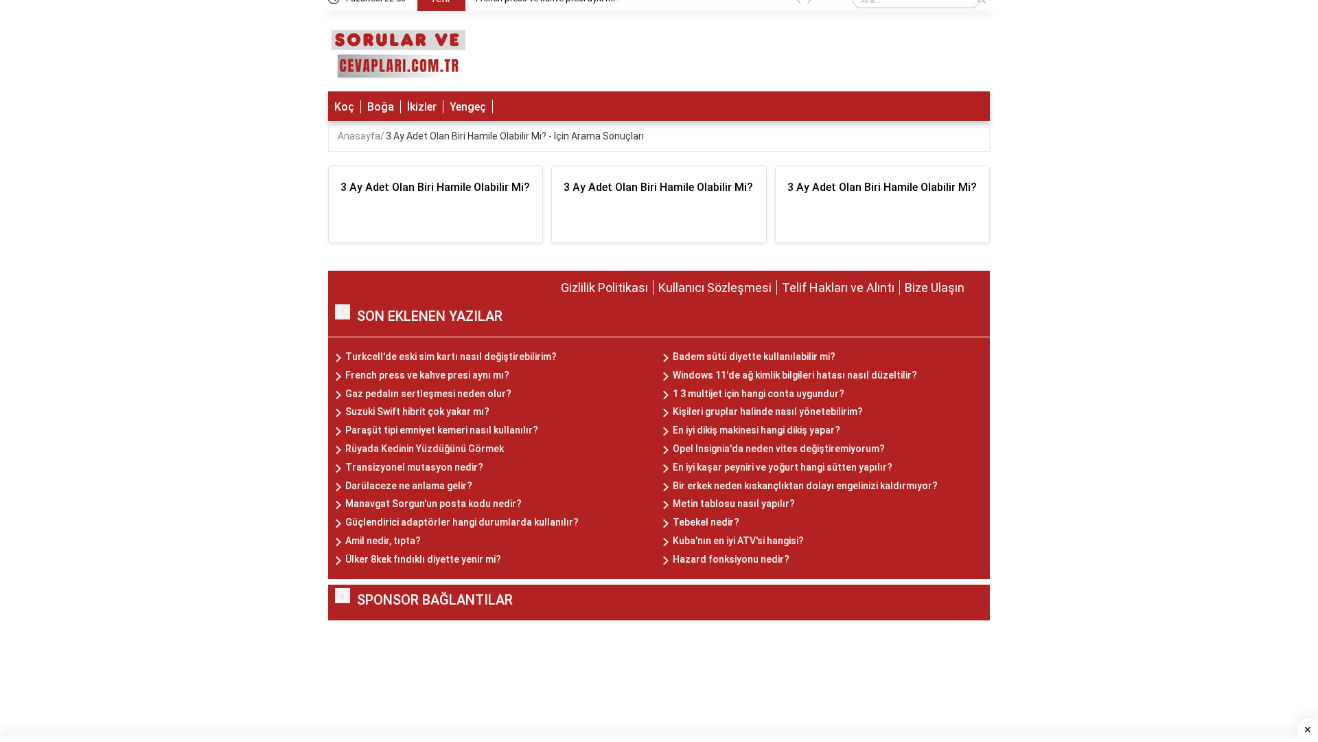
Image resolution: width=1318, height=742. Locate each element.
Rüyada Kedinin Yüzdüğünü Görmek (424, 448)
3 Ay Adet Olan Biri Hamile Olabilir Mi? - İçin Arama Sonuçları (515, 136)
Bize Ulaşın (934, 287)
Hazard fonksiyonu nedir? (731, 559)
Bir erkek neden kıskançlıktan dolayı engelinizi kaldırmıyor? (805, 485)
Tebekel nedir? (706, 522)
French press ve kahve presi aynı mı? (427, 375)
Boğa (380, 106)
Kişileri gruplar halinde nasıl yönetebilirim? (768, 411)
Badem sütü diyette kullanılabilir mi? (754, 356)
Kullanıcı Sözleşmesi (715, 287)
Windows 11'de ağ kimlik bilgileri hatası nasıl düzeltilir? (795, 375)
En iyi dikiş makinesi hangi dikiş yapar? (756, 430)
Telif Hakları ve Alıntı (838, 287)
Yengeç (468, 106)
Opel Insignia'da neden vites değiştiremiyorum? (779, 448)
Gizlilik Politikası (604, 287)
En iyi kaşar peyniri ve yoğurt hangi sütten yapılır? (782, 467)
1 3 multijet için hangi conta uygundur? (758, 393)
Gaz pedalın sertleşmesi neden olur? (428, 393)
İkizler (422, 106)
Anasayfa (359, 136)
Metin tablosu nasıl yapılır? (734, 503)
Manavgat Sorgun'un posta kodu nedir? (433, 503)
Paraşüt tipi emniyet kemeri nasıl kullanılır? (441, 430)
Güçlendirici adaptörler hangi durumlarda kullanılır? (462, 522)
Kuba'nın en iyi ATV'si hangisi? (738, 540)
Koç (344, 106)
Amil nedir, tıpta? (383, 540)
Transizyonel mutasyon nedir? (414, 467)
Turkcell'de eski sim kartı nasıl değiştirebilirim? (451, 356)
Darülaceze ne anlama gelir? (408, 485)
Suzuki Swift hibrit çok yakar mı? (417, 411)
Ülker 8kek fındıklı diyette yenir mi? (423, 559)
